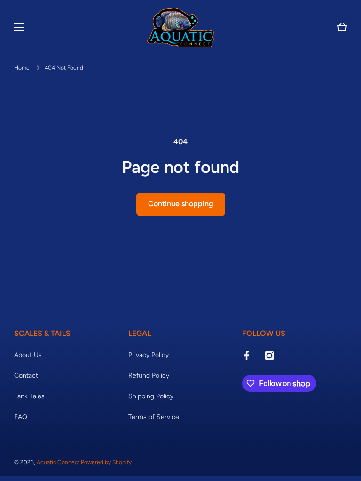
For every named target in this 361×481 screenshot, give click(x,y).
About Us (28, 355)
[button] (342, 27)
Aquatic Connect (58, 462)
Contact (26, 376)
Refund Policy (148, 376)
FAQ (20, 417)
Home (22, 67)
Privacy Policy (148, 355)
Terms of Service (153, 417)
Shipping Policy (150, 396)
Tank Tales (29, 396)
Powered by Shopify (106, 462)
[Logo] (180, 27)
